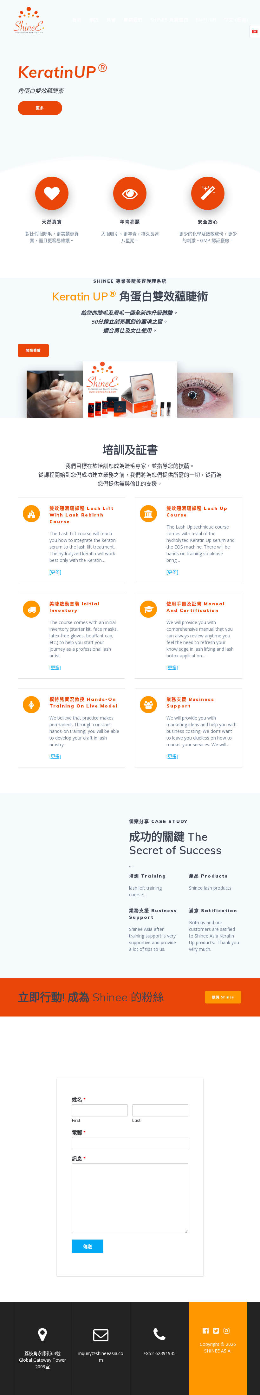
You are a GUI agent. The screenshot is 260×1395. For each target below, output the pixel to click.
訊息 (79, 1159)
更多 (40, 107)
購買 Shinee (223, 997)
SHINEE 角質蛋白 (169, 19)
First (76, 1120)
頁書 (111, 19)
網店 (94, 19)
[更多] (55, 572)
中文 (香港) (236, 19)
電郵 (79, 1132)
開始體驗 (33, 350)
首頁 (77, 19)
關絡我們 (133, 19)
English (206, 19)
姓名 (79, 1099)
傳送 (87, 1246)
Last (136, 1120)
